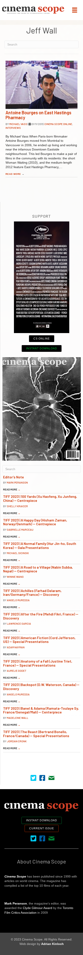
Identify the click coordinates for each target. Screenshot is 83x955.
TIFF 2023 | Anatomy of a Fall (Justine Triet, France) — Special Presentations (37, 663)
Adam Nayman (16, 647)
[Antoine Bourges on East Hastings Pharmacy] (41, 85)
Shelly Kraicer (17, 506)
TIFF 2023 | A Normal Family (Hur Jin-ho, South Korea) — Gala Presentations (39, 545)
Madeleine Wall (17, 717)
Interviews (13, 127)
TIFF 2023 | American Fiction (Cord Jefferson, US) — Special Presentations (39, 640)
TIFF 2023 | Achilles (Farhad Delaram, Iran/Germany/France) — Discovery (32, 592)
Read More (15, 174)
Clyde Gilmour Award (37, 908)
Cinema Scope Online (58, 123)
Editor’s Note (13, 477)
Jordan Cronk (17, 741)
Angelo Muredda (18, 600)
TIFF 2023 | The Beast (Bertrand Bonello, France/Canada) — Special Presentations (36, 734)
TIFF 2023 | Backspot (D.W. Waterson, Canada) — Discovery (41, 686)
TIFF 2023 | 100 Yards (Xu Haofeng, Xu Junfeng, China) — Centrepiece (40, 498)
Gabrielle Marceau (20, 529)
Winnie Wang (15, 576)
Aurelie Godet (16, 670)
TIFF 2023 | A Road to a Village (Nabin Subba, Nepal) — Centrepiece (38, 569)
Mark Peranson (17, 482)
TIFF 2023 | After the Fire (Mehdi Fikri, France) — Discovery (40, 616)
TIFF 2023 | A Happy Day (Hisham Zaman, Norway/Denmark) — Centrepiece (35, 522)
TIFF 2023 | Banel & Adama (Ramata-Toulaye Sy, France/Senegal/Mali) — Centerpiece (41, 710)
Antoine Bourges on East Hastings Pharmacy (38, 115)
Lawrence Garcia (19, 623)
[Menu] (74, 10)
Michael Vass (18, 123)
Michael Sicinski (18, 553)
